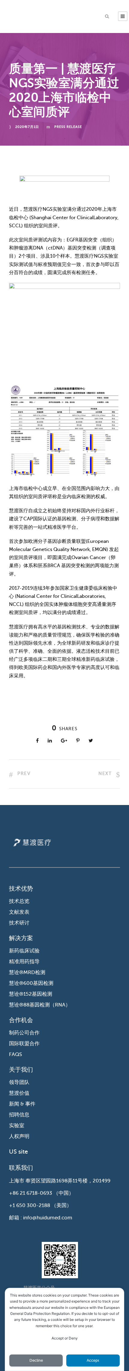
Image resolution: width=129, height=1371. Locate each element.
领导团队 (19, 1082)
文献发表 (19, 912)
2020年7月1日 (27, 127)
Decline (36, 1360)
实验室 (16, 1125)
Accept (93, 1360)
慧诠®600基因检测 (31, 983)
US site (18, 1151)
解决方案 (21, 938)
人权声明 (19, 1136)
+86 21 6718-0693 (30, 1193)
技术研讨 (19, 923)
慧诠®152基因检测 (30, 994)
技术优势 (21, 888)
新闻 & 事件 (22, 1104)
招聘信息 (19, 1115)
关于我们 (21, 1069)
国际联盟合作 (24, 1043)
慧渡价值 (19, 1093)
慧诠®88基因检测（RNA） (39, 1005)
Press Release (68, 127)
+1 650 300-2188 (29, 1205)
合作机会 (21, 1020)
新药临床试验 (24, 951)
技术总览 (19, 901)
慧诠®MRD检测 (27, 972)
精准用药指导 (24, 961)
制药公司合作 (24, 1033)
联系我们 (21, 1167)
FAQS (15, 1054)
